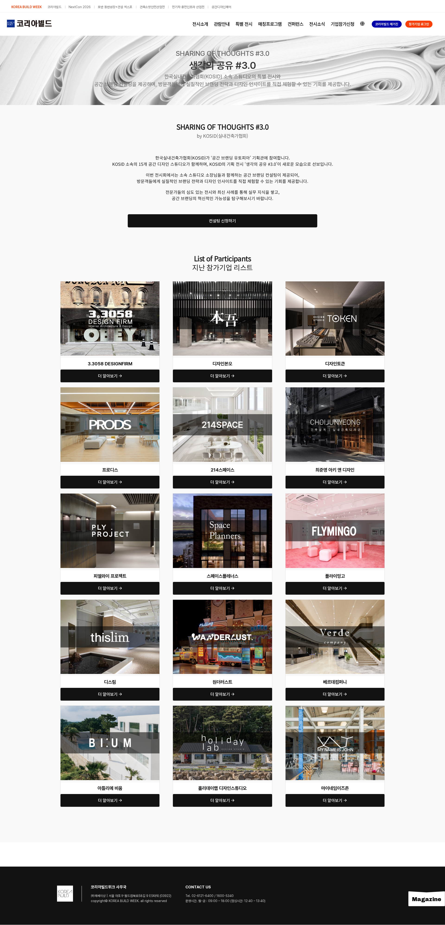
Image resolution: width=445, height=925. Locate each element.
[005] (222, 389)
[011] (109, 707)
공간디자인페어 (221, 7)
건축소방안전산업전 (152, 7)
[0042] (335, 601)
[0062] (335, 389)
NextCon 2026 (80, 7)
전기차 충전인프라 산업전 (188, 7)
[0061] (222, 601)
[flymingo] (335, 495)
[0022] (335, 707)
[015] (222, 495)
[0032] (222, 707)
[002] (222, 283)
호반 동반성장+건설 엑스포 (115, 7)
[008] (109, 601)
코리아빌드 (54, 7)
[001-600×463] (109, 283)
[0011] (335, 283)
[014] (109, 495)
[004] (109, 389)
